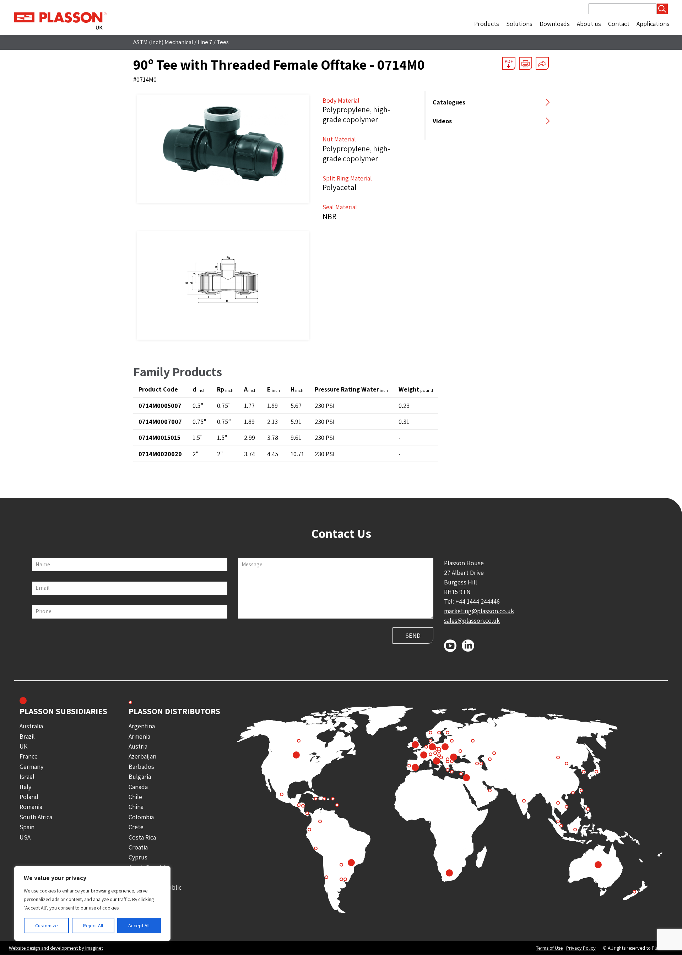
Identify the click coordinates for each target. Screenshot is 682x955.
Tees (223, 42)
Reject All (93, 925)
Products (486, 24)
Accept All (139, 925)
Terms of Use (549, 948)
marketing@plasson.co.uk (479, 611)
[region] (92, 903)
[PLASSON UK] (60, 20)
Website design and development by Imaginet (56, 947)
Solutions (519, 24)
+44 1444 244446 (477, 601)
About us (589, 24)
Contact (618, 24)
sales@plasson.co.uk (472, 620)
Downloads (555, 24)
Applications (653, 24)
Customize (46, 925)
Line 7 (204, 42)
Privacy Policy (581, 948)
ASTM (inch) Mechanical (163, 42)
